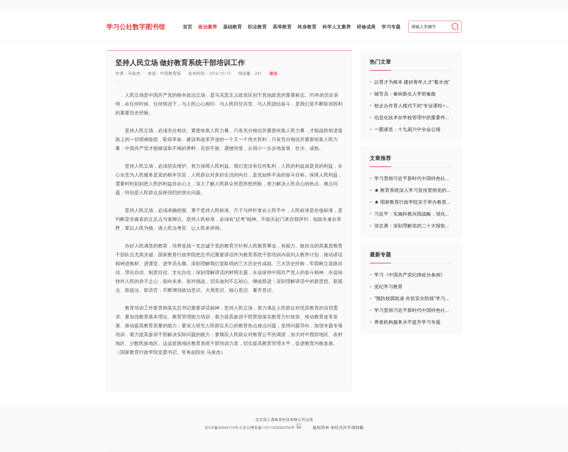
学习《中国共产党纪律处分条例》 (409, 274)
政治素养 (207, 26)
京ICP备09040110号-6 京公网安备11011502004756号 (249, 427)
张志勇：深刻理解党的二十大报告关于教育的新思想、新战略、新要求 (412, 225)
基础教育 (232, 26)
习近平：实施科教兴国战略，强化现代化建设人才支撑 (412, 213)
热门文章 (380, 61)
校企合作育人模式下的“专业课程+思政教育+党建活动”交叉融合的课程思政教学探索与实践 (412, 105)
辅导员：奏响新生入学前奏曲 (405, 93)
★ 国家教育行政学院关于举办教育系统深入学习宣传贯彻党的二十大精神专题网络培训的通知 (412, 202)
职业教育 (257, 26)
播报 (273, 73)
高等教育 (282, 26)
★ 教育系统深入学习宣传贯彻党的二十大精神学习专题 (412, 190)
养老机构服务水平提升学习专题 (407, 322)
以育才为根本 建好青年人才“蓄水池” (412, 82)
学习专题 (391, 26)
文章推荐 (380, 157)
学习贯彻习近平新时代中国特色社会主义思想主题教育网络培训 (412, 178)
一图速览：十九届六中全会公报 (407, 129)
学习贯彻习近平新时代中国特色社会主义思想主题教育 (412, 310)
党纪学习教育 (388, 286)
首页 (187, 26)
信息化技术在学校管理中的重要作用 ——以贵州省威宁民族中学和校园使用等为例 (412, 117)
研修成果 (366, 26)
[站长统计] (299, 427)
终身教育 (307, 26)
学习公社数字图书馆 (135, 26)
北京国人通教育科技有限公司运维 (284, 419)
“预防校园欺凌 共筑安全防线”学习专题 (412, 298)
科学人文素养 (336, 26)
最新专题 (380, 254)
